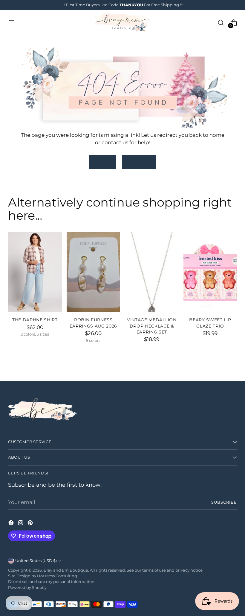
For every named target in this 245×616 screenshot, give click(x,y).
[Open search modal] (221, 22)
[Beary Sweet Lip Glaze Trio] (210, 272)
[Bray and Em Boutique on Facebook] (11, 524)
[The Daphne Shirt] (35, 272)
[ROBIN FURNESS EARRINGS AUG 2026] (93, 272)
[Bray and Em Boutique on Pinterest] (30, 524)
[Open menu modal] (11, 22)
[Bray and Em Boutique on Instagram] (21, 524)
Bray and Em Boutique (66, 570)
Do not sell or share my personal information (51, 581)
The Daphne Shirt (35, 319)
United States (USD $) (36, 560)
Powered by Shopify (27, 587)
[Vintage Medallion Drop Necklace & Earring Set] (152, 272)
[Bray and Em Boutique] (122, 22)
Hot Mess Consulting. (57, 576)
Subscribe (224, 502)
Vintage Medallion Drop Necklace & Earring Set (152, 325)
